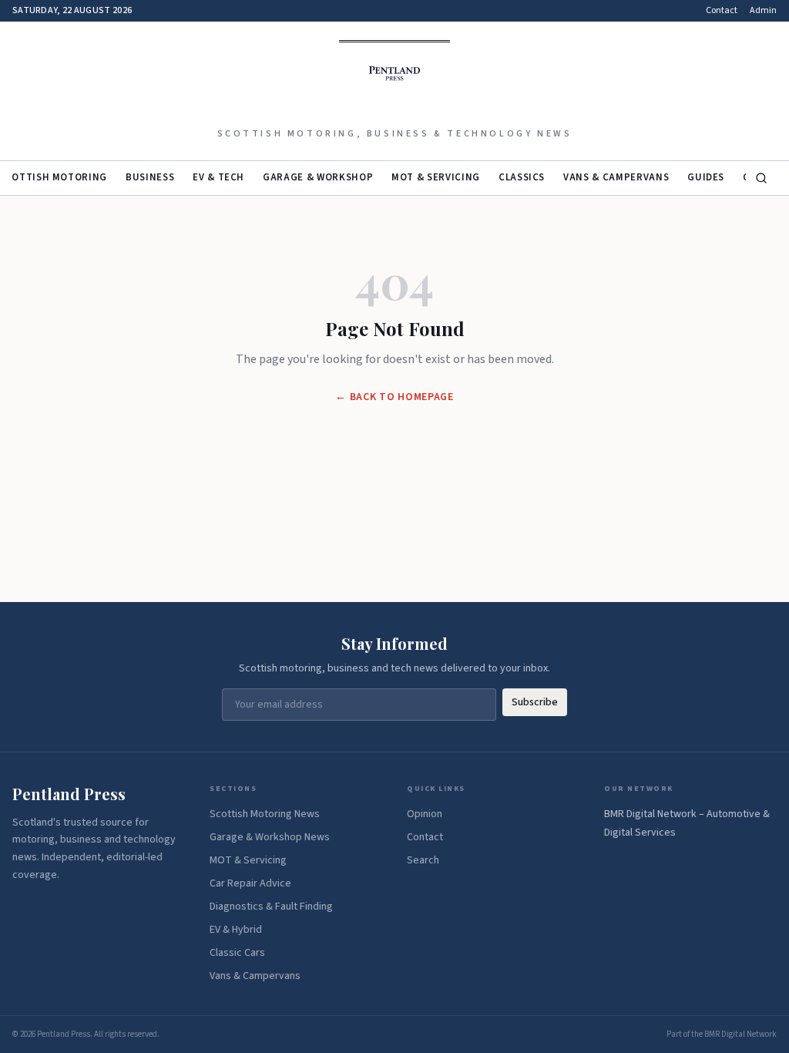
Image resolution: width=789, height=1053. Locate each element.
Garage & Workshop (318, 177)
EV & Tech (218, 177)
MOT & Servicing (435, 177)
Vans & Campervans (616, 177)
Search (423, 860)
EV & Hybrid (236, 929)
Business (150, 177)
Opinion (424, 814)
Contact (721, 11)
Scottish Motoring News (265, 814)
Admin (763, 11)
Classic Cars (237, 952)
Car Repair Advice (250, 883)
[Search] (761, 178)
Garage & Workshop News (270, 837)
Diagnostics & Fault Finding (271, 906)
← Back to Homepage (394, 397)
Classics (522, 177)
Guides (705, 177)
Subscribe (535, 702)
